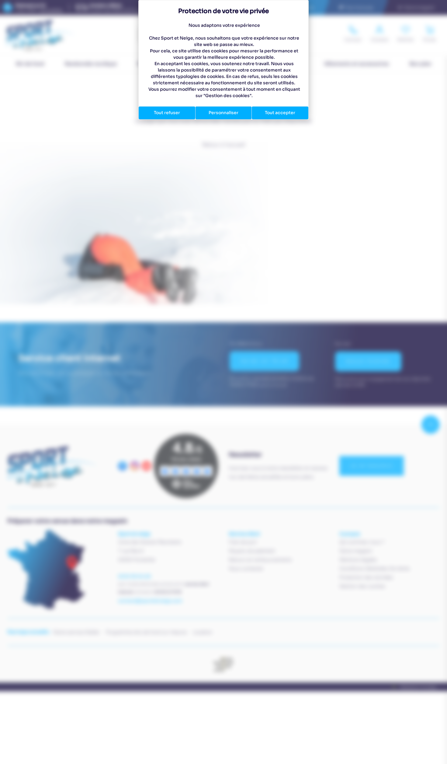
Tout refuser (167, 112)
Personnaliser (223, 112)
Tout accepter (280, 112)
